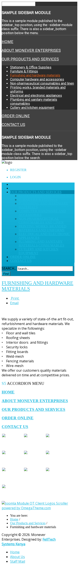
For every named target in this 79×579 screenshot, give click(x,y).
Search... (9, 268)
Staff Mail (17, 561)
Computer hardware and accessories (37, 79)
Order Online (16, 116)
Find (6, 273)
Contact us (13, 124)
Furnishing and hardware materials (35, 75)
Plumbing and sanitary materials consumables (41, 243)
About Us (17, 556)
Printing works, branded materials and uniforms (42, 228)
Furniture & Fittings (24, 71)
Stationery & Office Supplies (30, 67)
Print (15, 298)
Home (7, 41)
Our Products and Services (30, 59)
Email (14, 303)
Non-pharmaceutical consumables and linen (42, 83)
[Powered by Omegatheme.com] (38, 508)
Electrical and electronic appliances (36, 95)
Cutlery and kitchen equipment (32, 108)
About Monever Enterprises (31, 50)
